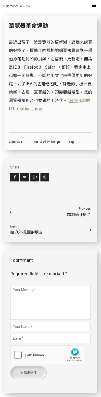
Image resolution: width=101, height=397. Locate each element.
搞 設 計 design (49, 142)
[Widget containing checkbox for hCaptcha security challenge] (47, 355)
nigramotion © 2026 (16, 6)
